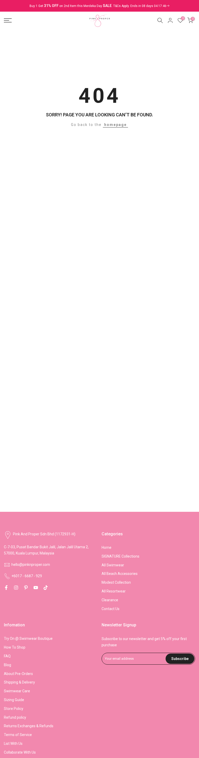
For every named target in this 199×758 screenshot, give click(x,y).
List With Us (13, 743)
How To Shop (14, 647)
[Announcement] (99, 6)
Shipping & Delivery (19, 682)
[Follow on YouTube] (35, 587)
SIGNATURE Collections (120, 556)
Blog (7, 665)
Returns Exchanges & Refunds (28, 726)
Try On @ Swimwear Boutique (28, 638)
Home (106, 547)
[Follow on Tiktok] (45, 587)
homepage (115, 125)
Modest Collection (116, 582)
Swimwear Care (17, 691)
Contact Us (110, 609)
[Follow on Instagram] (16, 587)
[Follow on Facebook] (6, 587)
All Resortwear (114, 591)
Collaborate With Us (20, 752)
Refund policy (15, 717)
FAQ (7, 656)
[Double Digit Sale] (141, 6)
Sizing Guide (14, 700)
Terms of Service (18, 735)
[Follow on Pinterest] (26, 587)
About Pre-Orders (18, 674)
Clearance (110, 600)
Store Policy (13, 709)
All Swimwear (113, 565)
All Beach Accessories (120, 574)
